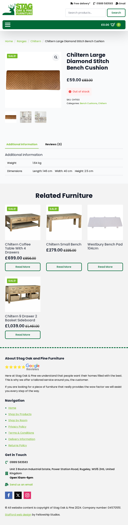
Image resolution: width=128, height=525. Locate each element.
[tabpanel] (64, 164)
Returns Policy (17, 445)
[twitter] (18, 495)
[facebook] (8, 495)
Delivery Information (21, 439)
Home (9, 41)
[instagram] (27, 495)
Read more (23, 267)
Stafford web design (18, 515)
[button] (55, 57)
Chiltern (35, 41)
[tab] (22, 144)
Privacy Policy (17, 427)
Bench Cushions (88, 103)
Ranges (21, 41)
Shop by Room (17, 420)
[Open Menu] (7, 24)
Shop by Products (20, 414)
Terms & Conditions (21, 433)
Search (116, 13)
